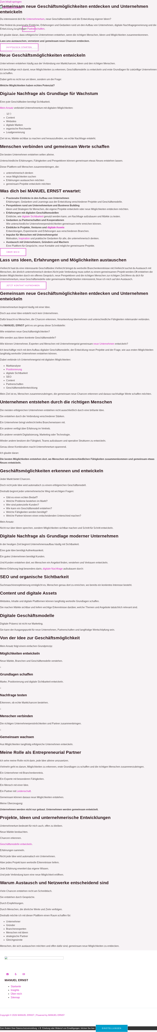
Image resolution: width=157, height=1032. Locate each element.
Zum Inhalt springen (11, 1)
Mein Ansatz (12, 28)
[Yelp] (16, 974)
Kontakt (10, 92)
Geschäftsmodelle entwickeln (29, 39)
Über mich (11, 17)
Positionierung (14, 369)
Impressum (12, 114)
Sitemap (15, 997)
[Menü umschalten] (28, 29)
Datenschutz (13, 103)
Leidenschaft (24, 791)
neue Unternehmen (103, 343)
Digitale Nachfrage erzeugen (28, 60)
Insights (10, 82)
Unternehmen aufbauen (26, 49)
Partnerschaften (14, 71)
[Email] (24, 974)
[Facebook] (7, 974)
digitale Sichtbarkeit (32, 216)
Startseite (16, 986)
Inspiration (24, 238)
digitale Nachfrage (53, 568)
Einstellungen (111, 1028)
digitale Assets (55, 227)
